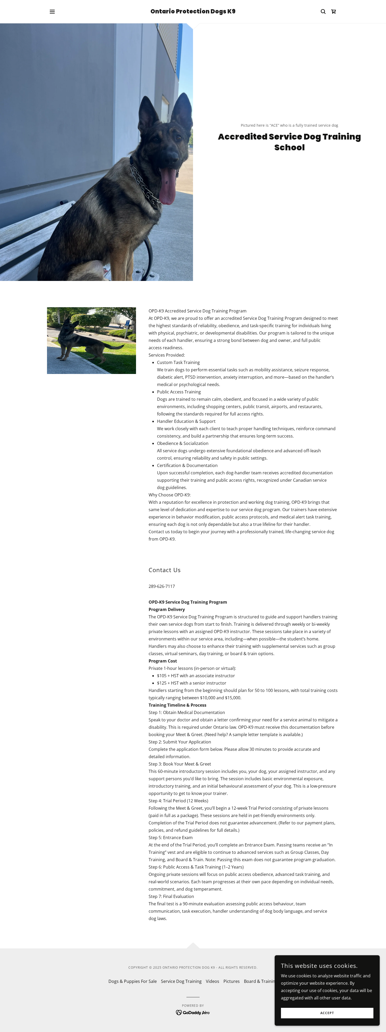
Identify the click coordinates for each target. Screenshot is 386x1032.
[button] (52, 11)
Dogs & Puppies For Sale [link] (132, 981)
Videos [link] (212, 981)
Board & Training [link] (261, 981)
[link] (193, 12)
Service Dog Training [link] (181, 981)
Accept (327, 1013)
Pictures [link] (231, 981)
